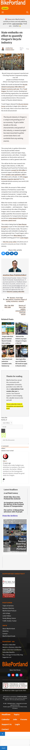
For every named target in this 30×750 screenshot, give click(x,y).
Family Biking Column (9, 618)
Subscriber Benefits (8, 652)
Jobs (15, 719)
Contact (5, 634)
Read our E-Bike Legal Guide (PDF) (15, 690)
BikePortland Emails (8, 636)
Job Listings (6, 613)
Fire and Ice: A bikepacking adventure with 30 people (14, 511)
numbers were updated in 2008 (15, 175)
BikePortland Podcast (9, 611)
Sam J (5, 461)
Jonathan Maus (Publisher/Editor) (14, 275)
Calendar (6, 719)
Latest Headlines (11, 490)
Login (17, 724)
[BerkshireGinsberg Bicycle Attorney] (8, 597)
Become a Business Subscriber (11, 647)
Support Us (7, 724)
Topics (16, 714)
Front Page (19, 298)
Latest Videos (6, 616)
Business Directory (8, 608)
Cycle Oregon (24, 238)
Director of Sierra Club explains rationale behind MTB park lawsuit (20, 309)
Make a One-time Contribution (11, 650)
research (21, 301)
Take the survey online (9, 242)
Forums (23, 719)
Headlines (6, 714)
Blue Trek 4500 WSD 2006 (9, 306)
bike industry (10, 299)
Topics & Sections (8, 606)
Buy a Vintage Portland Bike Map (12, 655)
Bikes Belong (18, 235)
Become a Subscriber (9, 645)
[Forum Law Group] (8, 587)
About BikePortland (8, 629)
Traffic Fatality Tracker (9, 621)
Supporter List (6, 657)
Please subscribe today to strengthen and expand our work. (14, 406)
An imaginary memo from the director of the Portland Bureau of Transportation (14, 504)
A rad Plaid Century (11, 493)
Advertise (5, 631)
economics (14, 301)
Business (12, 298)
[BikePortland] (13, 3)
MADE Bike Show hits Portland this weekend (12, 498)
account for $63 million (18, 170)
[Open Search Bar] (27, 12)
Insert (3, 748)
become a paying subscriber (15, 291)
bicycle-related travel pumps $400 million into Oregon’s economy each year (14, 87)
